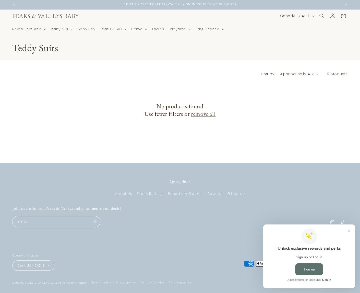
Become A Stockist (185, 193)
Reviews (215, 193)
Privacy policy (126, 282)
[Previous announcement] (14, 4)
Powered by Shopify (72, 283)
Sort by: (268, 73)
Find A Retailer (150, 193)
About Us (123, 193)
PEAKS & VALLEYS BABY (41, 283)
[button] (28, 29)
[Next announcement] (346, 4)
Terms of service (152, 282)
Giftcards (236, 193)
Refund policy (101, 282)
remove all (203, 113)
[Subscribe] (94, 221)
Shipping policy (180, 282)
